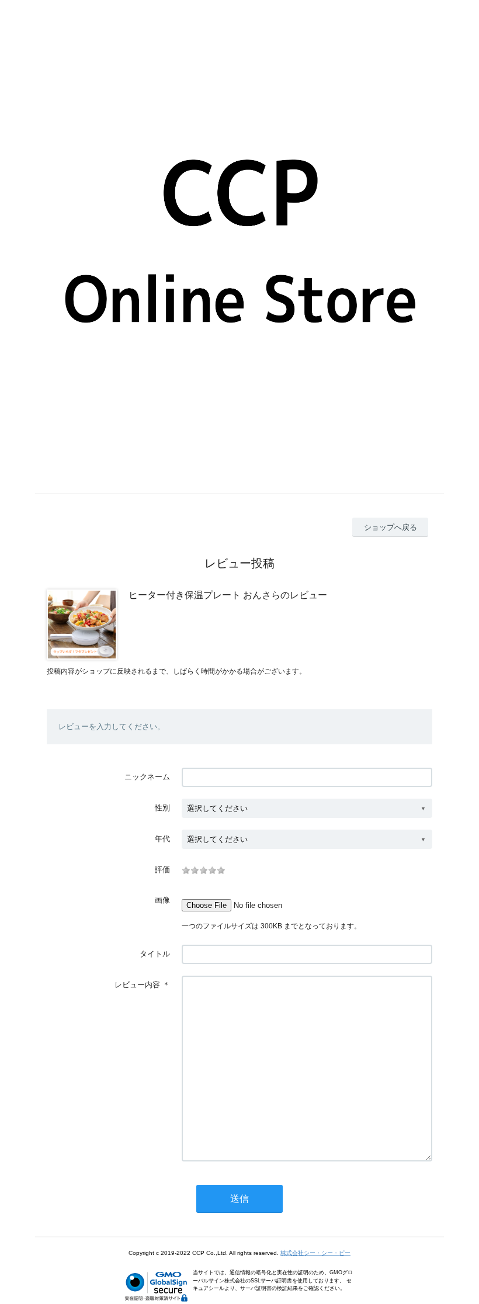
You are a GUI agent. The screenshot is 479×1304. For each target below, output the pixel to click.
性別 (162, 807)
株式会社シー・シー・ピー (315, 1253)
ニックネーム (147, 776)
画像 (162, 900)
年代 (162, 838)
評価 (162, 869)
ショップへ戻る (390, 527)
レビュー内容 (137, 984)
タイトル (155, 953)
